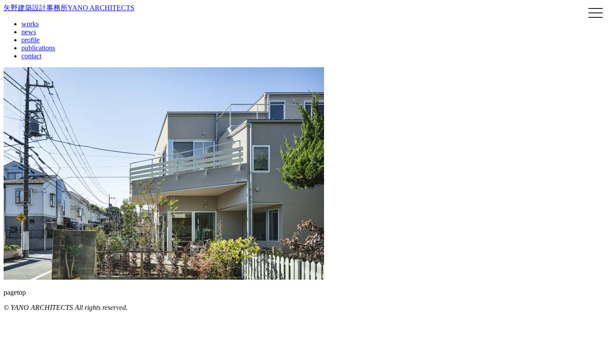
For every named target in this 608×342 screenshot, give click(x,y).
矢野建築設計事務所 (69, 8)
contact (31, 56)
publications (38, 48)
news (28, 32)
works (30, 24)
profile (30, 40)
